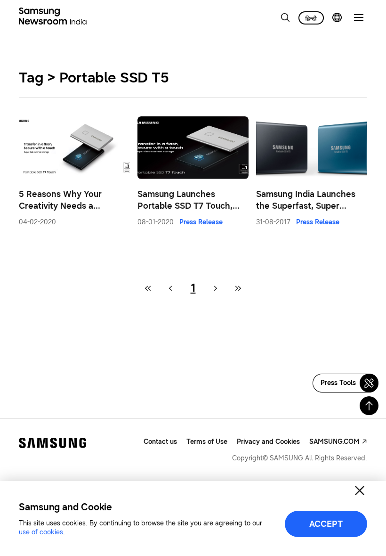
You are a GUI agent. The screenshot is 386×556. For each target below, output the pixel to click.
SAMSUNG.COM (334, 442)
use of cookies (41, 532)
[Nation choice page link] (337, 17)
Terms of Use (206, 442)
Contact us (160, 442)
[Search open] (285, 17)
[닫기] (359, 490)
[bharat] (311, 18)
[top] (369, 405)
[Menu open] (358, 17)
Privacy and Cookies (268, 442)
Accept (326, 524)
